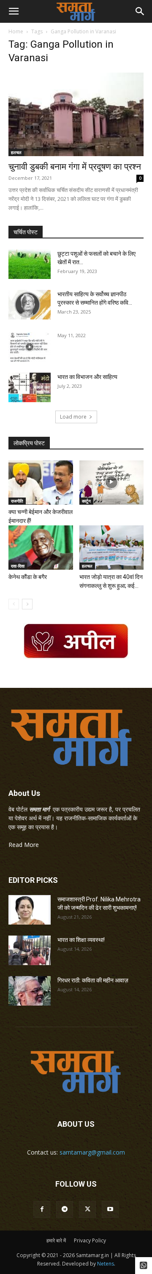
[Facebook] (41, 1209)
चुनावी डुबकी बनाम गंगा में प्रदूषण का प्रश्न (74, 167)
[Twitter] (87, 1209)
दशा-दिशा (17, 566)
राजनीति (17, 501)
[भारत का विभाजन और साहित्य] (29, 387)
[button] (13, 11)
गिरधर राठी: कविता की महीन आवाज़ (92, 980)
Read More (23, 845)
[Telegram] (64, 1209)
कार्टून (86, 501)
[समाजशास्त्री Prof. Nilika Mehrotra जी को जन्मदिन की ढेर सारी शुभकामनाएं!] (29, 910)
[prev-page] (13, 604)
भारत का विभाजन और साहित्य (87, 376)
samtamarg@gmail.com (92, 1152)
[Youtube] (110, 1209)
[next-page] (27, 604)
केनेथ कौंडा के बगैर (27, 576)
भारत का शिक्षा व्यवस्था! (81, 939)
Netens (105, 1263)
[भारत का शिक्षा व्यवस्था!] (29, 950)
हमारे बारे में (56, 1240)
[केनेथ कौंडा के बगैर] (40, 547)
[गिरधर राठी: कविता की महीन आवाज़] (29, 991)
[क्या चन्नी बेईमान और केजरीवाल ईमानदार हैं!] (40, 482)
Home (15, 31)
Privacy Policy (90, 1240)
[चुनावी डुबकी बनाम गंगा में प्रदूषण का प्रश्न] (76, 114)
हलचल (16, 152)
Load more (73, 416)
